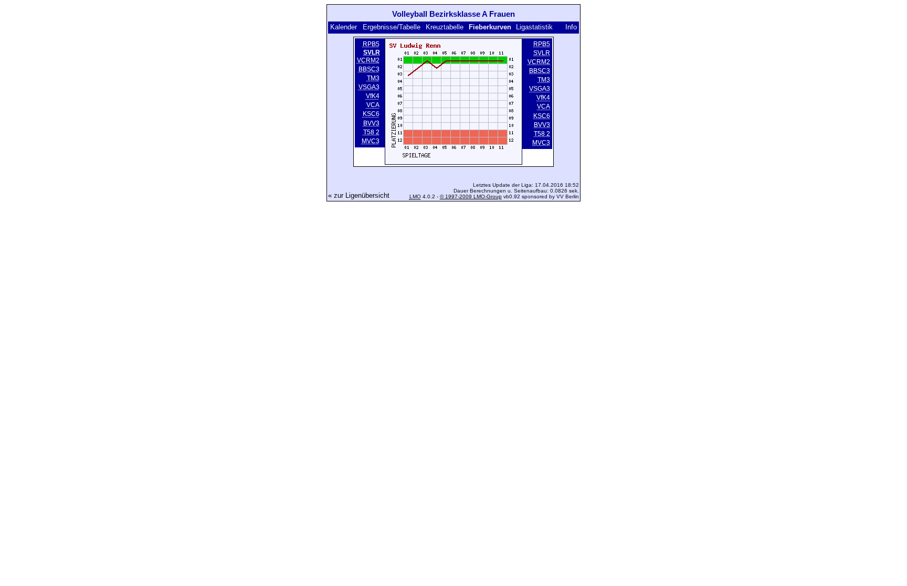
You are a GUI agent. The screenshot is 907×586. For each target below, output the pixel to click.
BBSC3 (368, 69)
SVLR (541, 53)
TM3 (373, 78)
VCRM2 (368, 60)
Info (571, 27)
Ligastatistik (534, 27)
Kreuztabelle (444, 27)
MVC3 (370, 141)
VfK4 (372, 96)
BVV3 (371, 123)
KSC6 (371, 114)
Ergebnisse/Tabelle (391, 27)
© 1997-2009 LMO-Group (471, 196)
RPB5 (371, 44)
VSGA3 (368, 87)
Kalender (343, 27)
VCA (372, 105)
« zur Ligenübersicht (358, 195)
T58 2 (371, 132)
